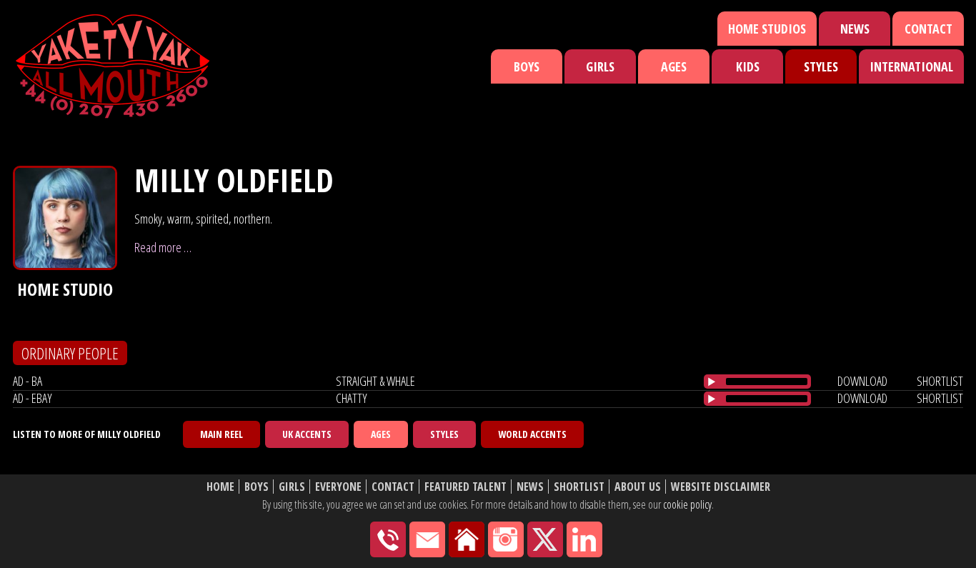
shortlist (940, 380)
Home (220, 486)
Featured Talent (465, 486)
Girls (600, 66)
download (862, 380)
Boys (526, 66)
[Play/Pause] (711, 381)
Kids (748, 66)
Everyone (338, 486)
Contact (928, 28)
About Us (637, 486)
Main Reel (221, 434)
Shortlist (579, 486)
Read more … (162, 247)
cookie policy (687, 504)
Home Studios (767, 28)
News (855, 28)
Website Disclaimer (720, 486)
